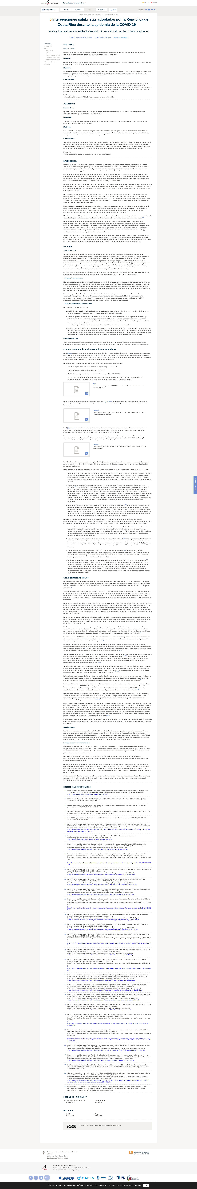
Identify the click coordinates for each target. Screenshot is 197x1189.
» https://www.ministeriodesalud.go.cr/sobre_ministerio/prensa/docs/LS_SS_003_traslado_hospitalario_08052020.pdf (102, 884)
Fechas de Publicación (51, 62)
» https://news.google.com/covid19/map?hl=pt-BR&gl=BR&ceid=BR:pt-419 (89, 839)
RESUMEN (48, 44)
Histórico (47, 64)
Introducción (49, 50)
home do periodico (49, 9)
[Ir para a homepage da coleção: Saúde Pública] (48, 2)
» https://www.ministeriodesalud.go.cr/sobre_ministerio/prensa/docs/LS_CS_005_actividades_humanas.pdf (99, 1010)
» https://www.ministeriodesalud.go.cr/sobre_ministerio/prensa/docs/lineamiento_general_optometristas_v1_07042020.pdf (103, 920)
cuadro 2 (71, 428)
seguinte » (101, 9)
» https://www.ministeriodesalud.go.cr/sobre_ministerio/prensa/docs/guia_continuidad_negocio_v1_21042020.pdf (100, 1060)
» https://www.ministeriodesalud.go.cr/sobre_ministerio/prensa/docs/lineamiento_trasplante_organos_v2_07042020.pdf (102, 929)
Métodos (48, 53)
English (155, 2)
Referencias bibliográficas (52, 59)
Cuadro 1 (109, 401)
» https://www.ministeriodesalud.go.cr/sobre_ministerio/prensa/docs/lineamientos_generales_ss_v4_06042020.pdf (101, 874)
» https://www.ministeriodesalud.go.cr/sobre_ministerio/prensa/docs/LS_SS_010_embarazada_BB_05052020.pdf (100, 955)
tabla (70, 353)
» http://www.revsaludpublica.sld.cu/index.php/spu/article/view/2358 (87, 794)
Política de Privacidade (132, 1185)
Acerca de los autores (120, 37)
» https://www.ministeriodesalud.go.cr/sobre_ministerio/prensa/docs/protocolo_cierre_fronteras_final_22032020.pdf (101, 980)
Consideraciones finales (53, 57)
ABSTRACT (48, 46)
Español (146, 2)
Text (46, 48)
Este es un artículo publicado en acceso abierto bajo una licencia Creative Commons (100, 1125)
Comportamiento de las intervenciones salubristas (54, 55)
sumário (66, 9)
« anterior (78, 9)
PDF (114, 9)
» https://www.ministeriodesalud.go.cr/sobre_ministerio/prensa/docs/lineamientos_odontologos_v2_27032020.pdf (100, 894)
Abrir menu (43, 3)
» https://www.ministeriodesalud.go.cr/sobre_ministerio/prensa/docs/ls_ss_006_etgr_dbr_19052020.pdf (97, 849)
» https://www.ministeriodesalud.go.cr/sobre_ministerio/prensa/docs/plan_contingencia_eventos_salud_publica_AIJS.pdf (103, 1000)
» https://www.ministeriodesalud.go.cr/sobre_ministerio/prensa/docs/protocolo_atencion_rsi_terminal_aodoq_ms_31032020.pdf (104, 990)
